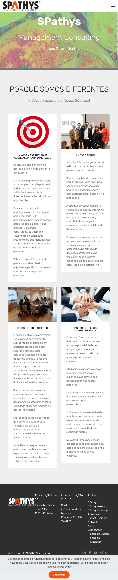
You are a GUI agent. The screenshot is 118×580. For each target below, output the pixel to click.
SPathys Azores (97, 506)
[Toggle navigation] (113, 5)
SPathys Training (98, 510)
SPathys (93, 502)
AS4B (91, 525)
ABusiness (94, 514)
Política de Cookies (99, 533)
